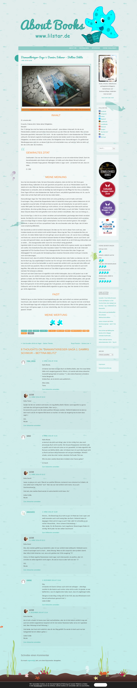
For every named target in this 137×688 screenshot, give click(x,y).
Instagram (103, 114)
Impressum (102, 364)
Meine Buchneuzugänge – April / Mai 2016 (107, 324)
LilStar (30, 60)
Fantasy (30, 331)
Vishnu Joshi (102, 339)
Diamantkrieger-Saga (76, 331)
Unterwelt (23, 333)
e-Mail (102, 134)
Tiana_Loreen (31, 361)
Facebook (103, 111)
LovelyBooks (104, 124)
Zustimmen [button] (100, 685)
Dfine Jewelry (102, 312)
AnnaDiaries (31, 512)
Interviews (96, 48)
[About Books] (68, 45)
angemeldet (31, 660)
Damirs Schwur (60, 331)
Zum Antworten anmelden (50, 389)
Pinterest (103, 127)
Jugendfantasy (43, 331)
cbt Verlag (25, 109)
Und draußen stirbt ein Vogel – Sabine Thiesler (37, 343)
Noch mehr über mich (108, 98)
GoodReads (103, 122)
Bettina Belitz (52, 331)
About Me (72, 48)
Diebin (84, 331)
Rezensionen (84, 48)
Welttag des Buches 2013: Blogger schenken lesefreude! (106, 333)
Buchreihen (24, 331)
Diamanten (67, 331)
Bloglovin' (103, 119)
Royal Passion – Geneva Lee (81, 343)
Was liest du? (104, 132)
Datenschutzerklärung (105, 368)
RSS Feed (103, 137)
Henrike (29, 580)
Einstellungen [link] (38, 686)
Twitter (102, 116)
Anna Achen (102, 330)
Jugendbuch (36, 331)
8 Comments (31, 333)
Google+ (102, 129)
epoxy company (103, 321)
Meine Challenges (109, 48)
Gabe (88, 331)
